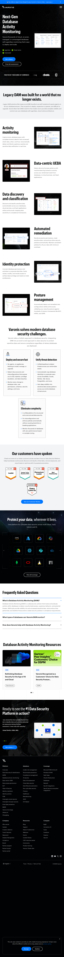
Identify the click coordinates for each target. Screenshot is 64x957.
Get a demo (9, 59)
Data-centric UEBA (7, 780)
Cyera (45, 829)
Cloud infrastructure (49, 777)
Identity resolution (7, 791)
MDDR (4, 807)
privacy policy (47, 944)
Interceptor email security (9, 799)
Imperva (46, 835)
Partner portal (6, 851)
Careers (4, 827)
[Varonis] (8, 7)
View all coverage (32, 574)
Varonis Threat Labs (28, 848)
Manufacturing (27, 796)
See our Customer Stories (32, 501)
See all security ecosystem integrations (51, 789)
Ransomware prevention (30, 772)
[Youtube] (55, 856)
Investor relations (7, 829)
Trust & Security (6, 832)
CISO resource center (29, 840)
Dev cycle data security (29, 788)
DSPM (4, 775)
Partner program (7, 845)
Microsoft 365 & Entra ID (50, 770)
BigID (45, 824)
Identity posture (6, 793)
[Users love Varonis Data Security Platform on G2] (32, 495)
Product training (27, 845)
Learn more (49, 2)
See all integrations (49, 786)
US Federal (26, 801)
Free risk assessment (11, 64)
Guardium (46, 832)
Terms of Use (37, 863)
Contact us (5, 840)
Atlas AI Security (7, 788)
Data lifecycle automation (30, 786)
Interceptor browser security (10, 801)
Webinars (25, 832)
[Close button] (61, 2)
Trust (24, 863)
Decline (37, 949)
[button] (61, 7)
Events (25, 835)
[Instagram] (61, 856)
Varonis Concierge (7, 809)
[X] (58, 856)
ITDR (3, 796)
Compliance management (30, 775)
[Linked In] (52, 856)
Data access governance (9, 783)
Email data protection (8, 804)
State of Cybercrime (28, 829)
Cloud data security (28, 783)
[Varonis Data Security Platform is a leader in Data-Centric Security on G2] (25, 479)
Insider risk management (30, 770)
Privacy (30, 863)
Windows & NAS (48, 772)
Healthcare (26, 793)
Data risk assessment (29, 780)
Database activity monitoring (10, 777)
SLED (24, 799)
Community (26, 843)
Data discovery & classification (11, 772)
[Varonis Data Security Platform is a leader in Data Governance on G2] (39, 479)
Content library (27, 837)
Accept (26, 949)
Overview (5, 770)
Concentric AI (47, 827)
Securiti (46, 837)
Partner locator (6, 848)
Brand (4, 843)
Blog (24, 824)
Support (25, 827)
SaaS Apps (47, 775)
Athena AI (5, 812)
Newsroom (5, 835)
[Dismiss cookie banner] (59, 939)
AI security (26, 777)
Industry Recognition (8, 837)
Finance (25, 791)
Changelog (5, 815)
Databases (46, 780)
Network (46, 783)
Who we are (5, 824)
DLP (3, 786)
